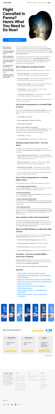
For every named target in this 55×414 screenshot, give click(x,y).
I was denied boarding (20, 383)
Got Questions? (44, 376)
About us (35, 2)
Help (46, 2)
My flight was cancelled (20, 376)
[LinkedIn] (15, 404)
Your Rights (29, 2)
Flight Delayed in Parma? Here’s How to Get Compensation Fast (34, 281)
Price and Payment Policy (33, 380)
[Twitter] (11, 404)
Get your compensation (14, 40)
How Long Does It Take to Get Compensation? (8, 66)
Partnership (40, 2)
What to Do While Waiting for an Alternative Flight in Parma (8, 71)
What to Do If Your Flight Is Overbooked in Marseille (31, 286)
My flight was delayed (19, 378)
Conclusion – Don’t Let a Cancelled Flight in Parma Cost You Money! (8, 76)
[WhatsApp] (19, 404)
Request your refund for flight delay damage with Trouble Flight (34, 279)
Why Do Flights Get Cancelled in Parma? (7, 48)
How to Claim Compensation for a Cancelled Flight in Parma (9, 61)
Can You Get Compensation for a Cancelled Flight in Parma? (9, 52)
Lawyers (42, 388)
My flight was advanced (20, 388)
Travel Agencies (44, 384)
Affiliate (42, 382)
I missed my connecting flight (20, 381)
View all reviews (48, 355)
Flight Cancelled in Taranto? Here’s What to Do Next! (31, 273)
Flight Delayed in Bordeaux (25, 284)
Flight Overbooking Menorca (25, 288)
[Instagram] (8, 404)
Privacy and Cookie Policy (33, 376)
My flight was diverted (20, 390)
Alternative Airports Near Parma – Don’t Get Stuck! (8, 57)
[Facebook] (4, 404)
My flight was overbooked (20, 385)
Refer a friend (43, 386)
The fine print (30, 378)
